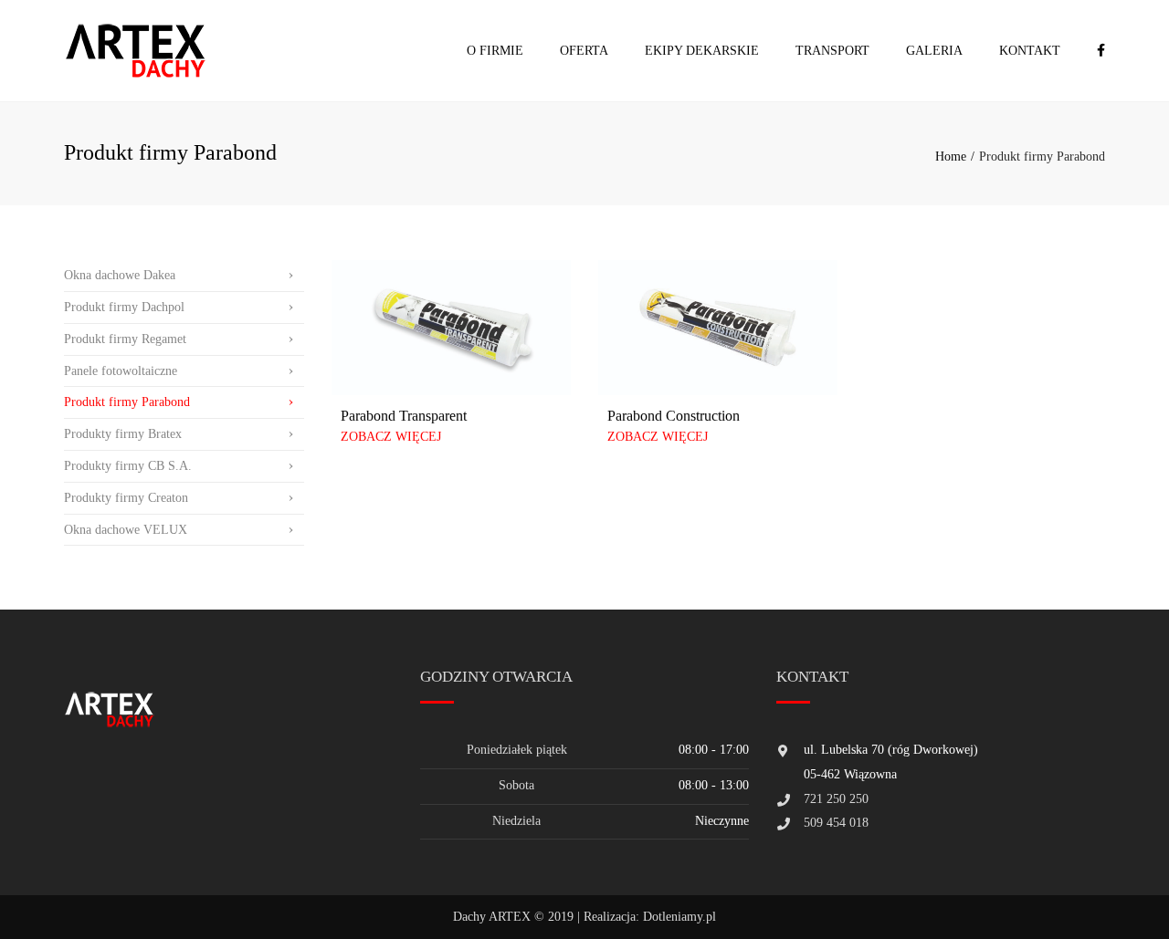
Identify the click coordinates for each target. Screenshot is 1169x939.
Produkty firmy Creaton (126, 498)
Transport (832, 50)
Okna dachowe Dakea (119, 275)
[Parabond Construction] (717, 327)
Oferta (584, 50)
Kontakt (1029, 50)
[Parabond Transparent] (451, 327)
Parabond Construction (673, 415)
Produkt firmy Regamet (125, 339)
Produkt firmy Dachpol (124, 307)
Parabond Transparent (404, 415)
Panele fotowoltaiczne (120, 371)
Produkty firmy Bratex (123, 434)
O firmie (495, 50)
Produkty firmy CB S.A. (128, 466)
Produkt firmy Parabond (127, 402)
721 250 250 (836, 799)
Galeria (934, 50)
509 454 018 (836, 822)
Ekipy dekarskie (702, 50)
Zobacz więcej (391, 436)
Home (950, 156)
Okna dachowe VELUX (125, 530)
